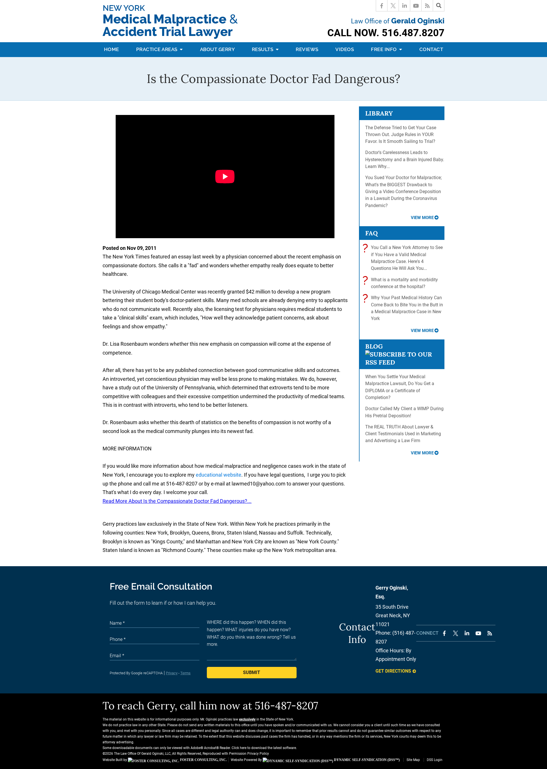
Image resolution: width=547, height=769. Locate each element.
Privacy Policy (258, 754)
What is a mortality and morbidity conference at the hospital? (401, 282)
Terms (185, 673)
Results (263, 49)
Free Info (384, 49)
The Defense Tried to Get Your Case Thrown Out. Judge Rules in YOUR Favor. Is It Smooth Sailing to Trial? (400, 134)
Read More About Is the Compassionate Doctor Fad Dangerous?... (177, 501)
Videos (344, 49)
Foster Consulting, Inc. (203, 760)
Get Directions (393, 671)
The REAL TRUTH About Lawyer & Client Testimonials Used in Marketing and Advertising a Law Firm (403, 434)
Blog (374, 346)
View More (422, 217)
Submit (251, 672)
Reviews (307, 49)
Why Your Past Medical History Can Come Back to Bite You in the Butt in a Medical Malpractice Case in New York (404, 307)
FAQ (371, 233)
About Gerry (217, 49)
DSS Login (434, 760)
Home (111, 49)
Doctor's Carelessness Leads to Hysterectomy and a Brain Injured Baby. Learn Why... (404, 159)
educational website (218, 475)
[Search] (438, 5)
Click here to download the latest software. (264, 748)
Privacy (171, 673)
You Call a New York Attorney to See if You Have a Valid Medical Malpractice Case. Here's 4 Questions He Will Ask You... (404, 257)
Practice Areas (157, 49)
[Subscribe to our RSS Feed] (401, 362)
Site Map (413, 760)
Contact (431, 49)
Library (379, 113)
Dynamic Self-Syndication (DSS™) (366, 760)
